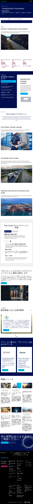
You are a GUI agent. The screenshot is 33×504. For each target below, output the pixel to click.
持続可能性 (19, 465)
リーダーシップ (19, 470)
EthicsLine (18, 485)
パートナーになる (28, 464)
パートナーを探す (28, 462)
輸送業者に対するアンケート (8, 94)
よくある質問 (19, 478)
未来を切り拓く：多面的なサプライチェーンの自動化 (6, 393)
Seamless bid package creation (7, 81)
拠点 (17, 466)
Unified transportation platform (7, 97)
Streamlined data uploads (6, 89)
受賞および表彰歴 (20, 473)
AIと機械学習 (11, 469)
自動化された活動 (5, 92)
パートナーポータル (28, 465)
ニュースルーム (19, 471)
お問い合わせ (19, 480)
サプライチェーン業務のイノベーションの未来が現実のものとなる (6, 419)
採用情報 (18, 468)
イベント (18, 475)
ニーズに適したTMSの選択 (16, 393)
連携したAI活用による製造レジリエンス (16, 419)
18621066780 (3, 463)
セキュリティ (19, 476)
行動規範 (10, 495)
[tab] (7, 231)
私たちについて (19, 463)
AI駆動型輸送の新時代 (27, 393)
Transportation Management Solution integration (7, 87)
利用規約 (10, 491)
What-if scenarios (4, 83)
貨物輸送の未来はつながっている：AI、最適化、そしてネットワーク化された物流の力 (27, 419)
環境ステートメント (28, 485)
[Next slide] (31, 310)
